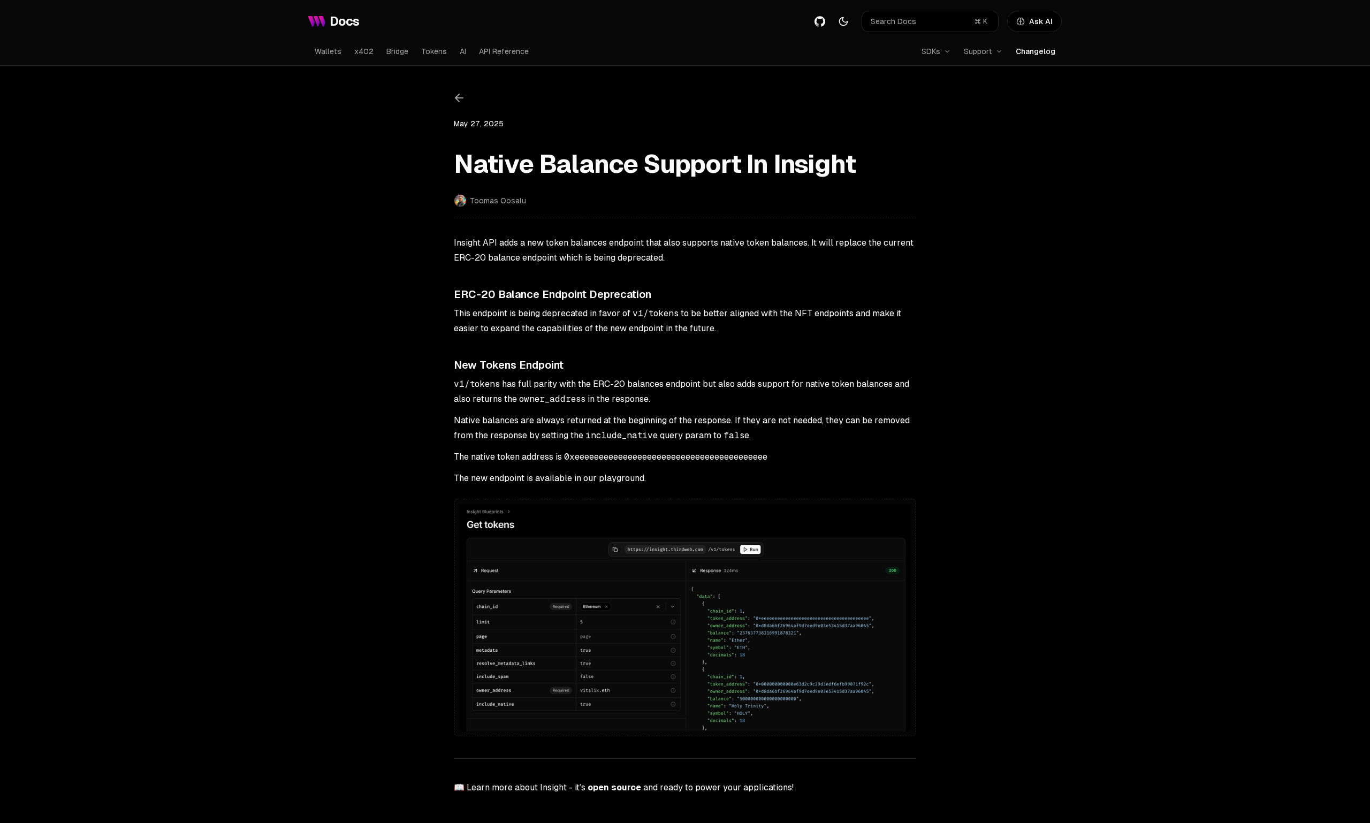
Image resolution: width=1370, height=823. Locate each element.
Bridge (397, 51)
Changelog (1035, 51)
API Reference (504, 51)
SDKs (931, 51)
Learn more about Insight (517, 787)
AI (463, 51)
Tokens (434, 51)
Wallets (328, 51)
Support (978, 51)
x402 (364, 51)
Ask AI (1041, 21)
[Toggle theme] (843, 21)
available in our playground (589, 478)
